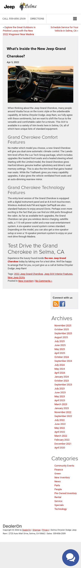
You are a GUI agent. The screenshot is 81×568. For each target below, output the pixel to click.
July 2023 (59, 388)
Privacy (45, 530)
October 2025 (61, 329)
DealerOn (26, 530)
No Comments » (43, 280)
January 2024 (61, 376)
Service (58, 501)
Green (57, 473)
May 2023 (59, 396)
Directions (37, 18)
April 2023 (59, 400)
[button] (14, 18)
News (57, 481)
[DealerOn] (12, 526)
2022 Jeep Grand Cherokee (28, 273)
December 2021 (62, 443)
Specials (59, 505)
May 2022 (59, 428)
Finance (58, 469)
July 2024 (59, 364)
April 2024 (59, 372)
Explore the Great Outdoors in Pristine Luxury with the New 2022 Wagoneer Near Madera (19, 31)
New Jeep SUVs (16, 277)
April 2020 (59, 447)
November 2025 (62, 325)
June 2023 (60, 392)
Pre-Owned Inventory (65, 493)
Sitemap (36, 530)
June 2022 (60, 424)
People (58, 489)
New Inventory (26, 280)
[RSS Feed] (56, 303)
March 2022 (60, 435)
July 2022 (59, 420)
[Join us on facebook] (62, 303)
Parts (57, 485)
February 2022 (62, 439)
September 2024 (63, 361)
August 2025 (61, 337)
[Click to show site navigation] (75, 19)
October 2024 (61, 357)
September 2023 (63, 384)
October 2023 (61, 380)
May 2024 (59, 368)
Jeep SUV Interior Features (58, 273)
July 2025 (59, 341)
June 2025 (60, 345)
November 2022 (62, 412)
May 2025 (59, 349)
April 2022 (59, 431)
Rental (57, 497)
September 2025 (63, 333)
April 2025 (59, 353)
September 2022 (63, 416)
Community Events (64, 465)
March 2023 (60, 404)
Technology (60, 509)
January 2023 (61, 408)
